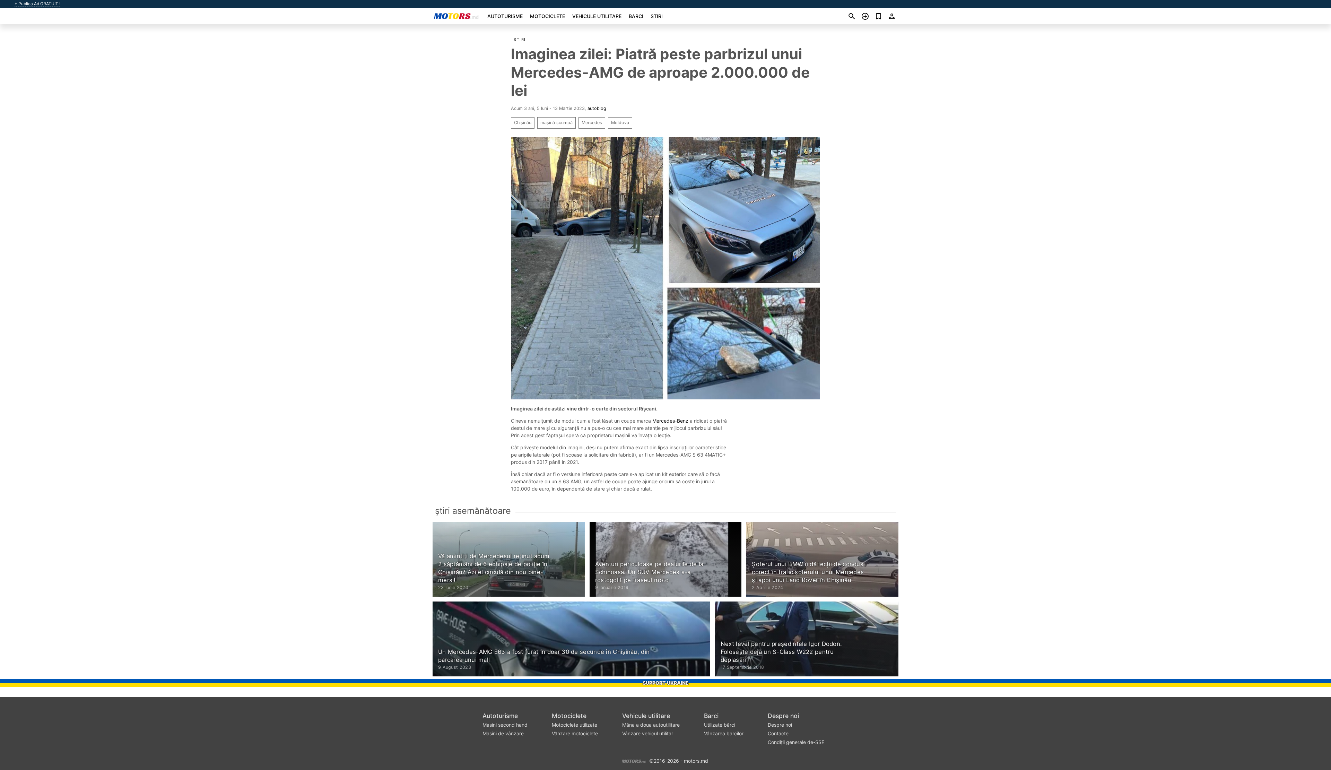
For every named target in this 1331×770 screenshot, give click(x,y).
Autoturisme (505, 16)
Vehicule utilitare (596, 16)
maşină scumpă (556, 122)
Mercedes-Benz (670, 421)
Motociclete (547, 16)
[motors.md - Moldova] (634, 760)
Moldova (620, 122)
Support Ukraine (666, 683)
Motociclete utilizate (574, 725)
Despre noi (783, 715)
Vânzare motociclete (575, 733)
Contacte (778, 733)
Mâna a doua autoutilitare (651, 725)
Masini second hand (505, 725)
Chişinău (522, 122)
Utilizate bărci (719, 725)
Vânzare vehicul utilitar (647, 733)
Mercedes (592, 122)
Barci (636, 16)
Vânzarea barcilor (723, 733)
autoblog (597, 108)
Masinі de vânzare (503, 733)
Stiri (657, 16)
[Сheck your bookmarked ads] (878, 16)
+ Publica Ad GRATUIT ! (37, 3)
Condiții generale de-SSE (796, 742)
